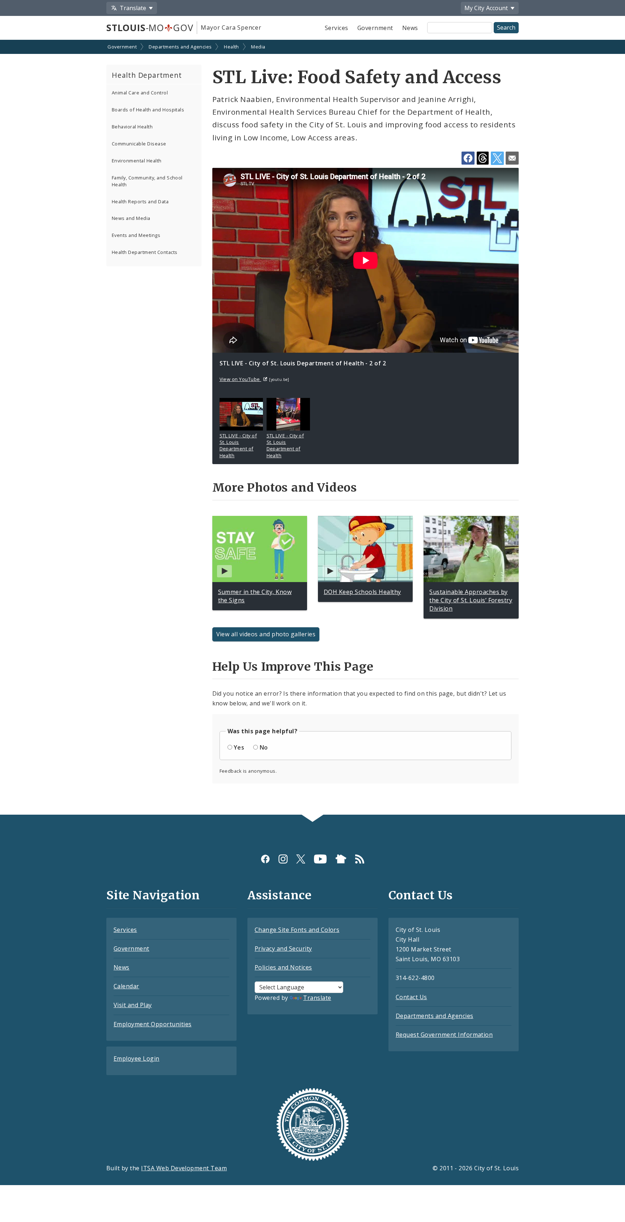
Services (336, 28)
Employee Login (137, 1058)
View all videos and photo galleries (266, 634)
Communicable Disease (139, 143)
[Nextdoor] (340, 859)
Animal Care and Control (140, 92)
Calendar (126, 986)
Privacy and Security (283, 948)
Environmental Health (137, 160)
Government (375, 28)
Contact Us (411, 997)
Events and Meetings (136, 235)
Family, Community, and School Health (147, 181)
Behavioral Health (132, 126)
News (410, 28)
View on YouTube (241, 379)
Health (231, 46)
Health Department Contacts (144, 252)
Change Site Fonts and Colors (297, 930)
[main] (312, 428)
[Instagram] (283, 859)
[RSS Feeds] (359, 859)
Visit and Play (133, 1005)
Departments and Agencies (180, 46)
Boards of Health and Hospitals (148, 109)
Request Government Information (444, 1035)
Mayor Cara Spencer (231, 27)
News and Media (131, 218)
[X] (300, 859)
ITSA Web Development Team (184, 1168)
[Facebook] (265, 859)
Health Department (147, 75)
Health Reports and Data (140, 201)
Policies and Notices (283, 967)
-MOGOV (149, 27)
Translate (317, 998)
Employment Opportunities (153, 1024)
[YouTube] (320, 859)
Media (258, 46)
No (264, 747)
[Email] (512, 158)
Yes (239, 747)
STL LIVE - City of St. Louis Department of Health (238, 445)
